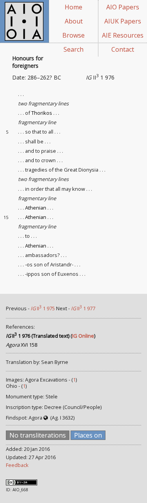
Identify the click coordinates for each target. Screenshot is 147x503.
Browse (73, 35)
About (74, 21)
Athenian (35, 207)
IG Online (83, 335)
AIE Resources (122, 35)
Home (73, 7)
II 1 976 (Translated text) (37, 335)
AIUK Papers (122, 21)
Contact (122, 49)
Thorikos (41, 112)
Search (73, 49)
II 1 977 (83, 308)
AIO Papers (122, 7)
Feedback (17, 465)
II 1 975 (43, 308)
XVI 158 (21, 344)
